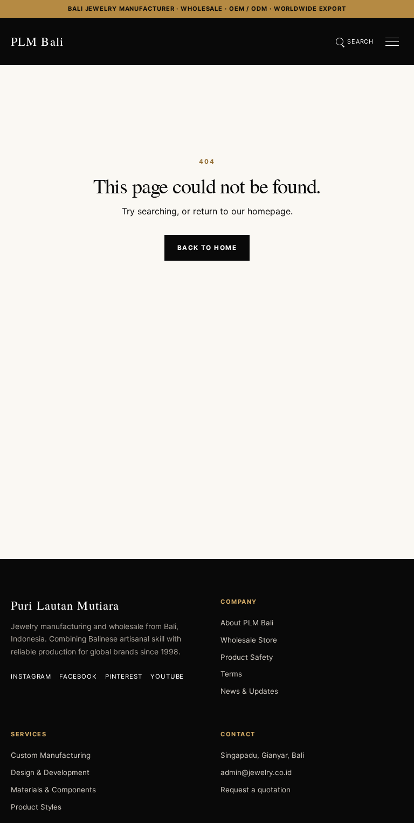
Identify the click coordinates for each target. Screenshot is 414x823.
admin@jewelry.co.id (256, 772)
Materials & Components (53, 789)
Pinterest (123, 676)
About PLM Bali (246, 622)
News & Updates (249, 691)
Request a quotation (255, 789)
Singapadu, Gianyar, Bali (262, 755)
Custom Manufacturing (51, 755)
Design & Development (50, 772)
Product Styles (36, 807)
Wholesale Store (248, 640)
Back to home (207, 248)
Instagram (31, 676)
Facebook (77, 676)
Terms (231, 673)
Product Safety (246, 657)
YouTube (167, 676)
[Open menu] (392, 41)
